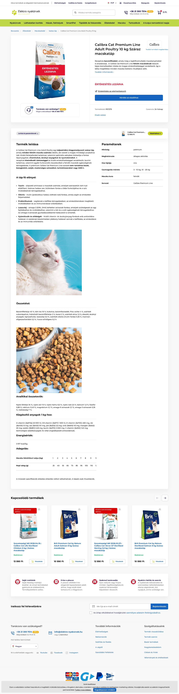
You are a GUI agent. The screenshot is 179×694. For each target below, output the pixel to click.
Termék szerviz (150, 637)
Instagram (73, 653)
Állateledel (27, 31)
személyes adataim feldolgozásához (143, 613)
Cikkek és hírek (151, 652)
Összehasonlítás (129, 3)
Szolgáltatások (91, 3)
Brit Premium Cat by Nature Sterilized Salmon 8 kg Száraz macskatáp (149, 545)
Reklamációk (101, 637)
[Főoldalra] (26, 12)
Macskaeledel (40, 31)
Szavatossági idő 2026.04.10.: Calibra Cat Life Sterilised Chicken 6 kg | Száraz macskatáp (27, 547)
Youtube (43, 653)
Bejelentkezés (160, 3)
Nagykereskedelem (152, 647)
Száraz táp (53, 31)
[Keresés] (75, 13)
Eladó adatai (100, 115)
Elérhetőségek (60, 3)
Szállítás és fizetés (75, 3)
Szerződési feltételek (104, 652)
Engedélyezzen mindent (105, 690)
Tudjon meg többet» (83, 690)
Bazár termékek (151, 642)
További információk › (104, 72)
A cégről (99, 647)
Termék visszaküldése (154, 632)
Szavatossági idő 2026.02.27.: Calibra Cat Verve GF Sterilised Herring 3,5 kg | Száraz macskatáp (108, 547)
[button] (165, 498)
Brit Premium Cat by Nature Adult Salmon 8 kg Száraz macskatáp (67, 545)
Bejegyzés (145, 3)
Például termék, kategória (89, 13)
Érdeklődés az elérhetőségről (112, 91)
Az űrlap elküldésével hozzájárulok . (127, 613)
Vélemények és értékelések (156, 658)
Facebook (58, 653)
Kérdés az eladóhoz (129, 97)
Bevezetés (15, 31)
